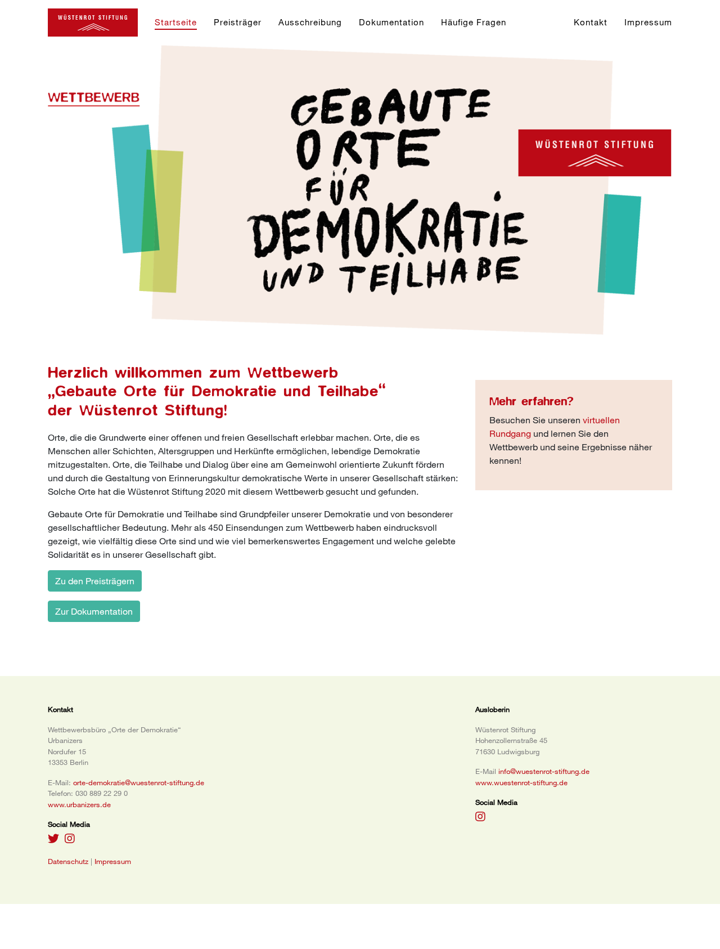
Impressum (648, 22)
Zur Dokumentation (94, 611)
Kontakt (591, 22)
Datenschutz (68, 861)
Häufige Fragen (473, 22)
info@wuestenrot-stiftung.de (544, 771)
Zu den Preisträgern (94, 581)
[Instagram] (53, 838)
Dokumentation (391, 22)
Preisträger (238, 22)
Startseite (176, 22)
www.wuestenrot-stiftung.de (521, 782)
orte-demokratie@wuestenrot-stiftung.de (138, 782)
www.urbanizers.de (79, 804)
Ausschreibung (310, 22)
